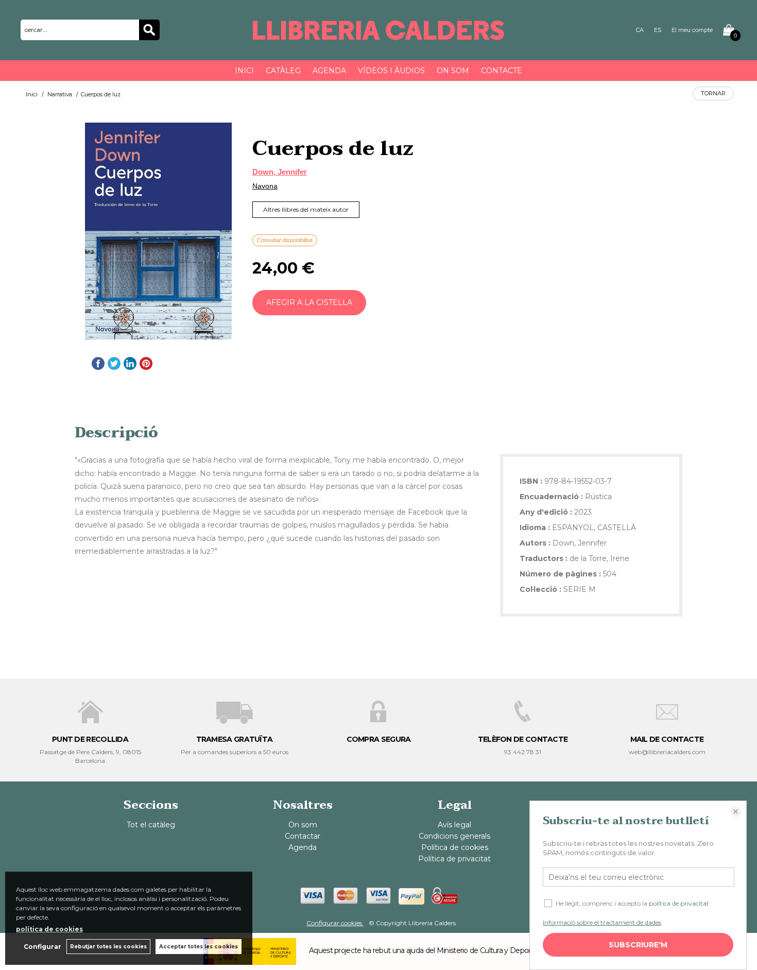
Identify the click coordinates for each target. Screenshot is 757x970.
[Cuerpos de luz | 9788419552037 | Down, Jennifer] (158, 231)
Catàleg (283, 70)
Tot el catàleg (151, 824)
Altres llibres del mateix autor (306, 209)
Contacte (501, 70)
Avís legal (454, 824)
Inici (244, 70)
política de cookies (49, 929)
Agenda (329, 70)
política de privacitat (679, 903)
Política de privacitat (454, 858)
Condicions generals (454, 836)
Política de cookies (454, 847)
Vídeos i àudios (391, 70)
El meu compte (692, 29)
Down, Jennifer (279, 171)
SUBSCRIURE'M (638, 944)
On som (453, 70)
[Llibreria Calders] (378, 35)
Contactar (302, 836)
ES (657, 29)
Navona (265, 186)
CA (640, 29)
